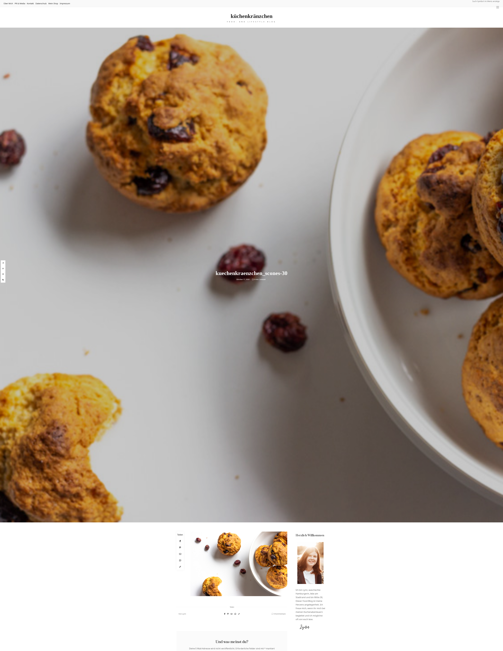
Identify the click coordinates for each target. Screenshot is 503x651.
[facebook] (3, 263)
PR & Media (20, 3)
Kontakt (30, 3)
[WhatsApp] (180, 560)
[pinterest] (3, 268)
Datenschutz (41, 3)
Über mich (8, 3)
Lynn (184, 614)
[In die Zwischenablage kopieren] (180, 567)
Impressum (65, 3)
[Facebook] (180, 541)
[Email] (180, 554)
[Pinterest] (180, 547)
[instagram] (3, 274)
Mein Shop (53, 3)
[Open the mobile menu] (497, 7)
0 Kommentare (280, 614)
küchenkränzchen (251, 16)
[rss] (3, 280)
